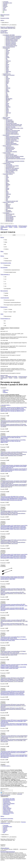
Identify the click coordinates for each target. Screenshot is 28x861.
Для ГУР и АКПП (10, 122)
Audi (7, 49)
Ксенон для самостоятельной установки (15, 156)
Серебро (6, 293)
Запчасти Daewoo (10, 218)
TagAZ (7, 110)
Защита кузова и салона (8, 202)
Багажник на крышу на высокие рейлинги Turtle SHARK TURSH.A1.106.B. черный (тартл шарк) (13, 667)
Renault (7, 66)
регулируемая (7, 288)
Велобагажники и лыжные (12, 39)
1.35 (5, 283)
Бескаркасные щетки (10, 148)
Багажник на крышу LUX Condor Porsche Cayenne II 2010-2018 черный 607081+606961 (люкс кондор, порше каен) (13, 528)
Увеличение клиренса (8, 174)
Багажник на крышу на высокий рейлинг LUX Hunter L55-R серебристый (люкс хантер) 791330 (14, 654)
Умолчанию (5, 390)
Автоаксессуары (6, 163)
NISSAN (8, 205)
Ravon (7, 65)
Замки (2, 314)
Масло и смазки (6, 117)
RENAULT (8, 204)
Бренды (2, 237)
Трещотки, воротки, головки (12, 141)
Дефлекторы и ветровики (8, 75)
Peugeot (7, 64)
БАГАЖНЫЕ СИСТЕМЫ (9, 35)
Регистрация (6, 14)
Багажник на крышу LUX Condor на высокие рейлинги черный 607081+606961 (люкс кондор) (13, 514)
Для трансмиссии (9, 121)
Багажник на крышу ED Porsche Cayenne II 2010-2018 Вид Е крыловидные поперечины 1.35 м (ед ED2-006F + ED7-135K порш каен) (14, 725)
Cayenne (15, 227)
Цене (4, 391)
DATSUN (8, 207)
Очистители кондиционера (12, 131)
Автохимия (5, 118)
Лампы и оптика (6, 152)
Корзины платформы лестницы (13, 38)
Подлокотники (6, 47)
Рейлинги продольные (11, 44)
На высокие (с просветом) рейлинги (12, 302)
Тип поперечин (4, 267)
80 (4, 320)
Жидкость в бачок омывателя (12, 133)
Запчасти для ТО (9, 219)
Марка (2, 251)
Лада (7, 59)
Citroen (7, 51)
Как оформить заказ (7, 2)
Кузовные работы (10, 142)
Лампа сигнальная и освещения (13, 157)
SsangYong (8, 106)
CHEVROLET (9, 211)
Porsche (10, 227)
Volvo (7, 195)
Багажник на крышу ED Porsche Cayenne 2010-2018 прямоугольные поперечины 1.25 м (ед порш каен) (12, 681)
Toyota (7, 70)
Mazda (7, 96)
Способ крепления (5, 297)
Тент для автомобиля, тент (12, 170)
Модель (2, 256)
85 (4, 323)
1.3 (5, 281)
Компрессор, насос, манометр (12, 168)
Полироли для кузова (10, 126)
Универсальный (8, 260)
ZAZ (7, 113)
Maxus (7, 97)
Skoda (7, 68)
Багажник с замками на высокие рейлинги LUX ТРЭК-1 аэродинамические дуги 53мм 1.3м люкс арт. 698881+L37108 (13, 441)
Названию (5, 392)
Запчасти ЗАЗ (9, 215)
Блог (4, 8)
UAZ (7, 115)
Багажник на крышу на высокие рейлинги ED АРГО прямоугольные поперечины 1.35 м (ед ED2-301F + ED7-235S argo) (13, 593)
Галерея (5, 9)
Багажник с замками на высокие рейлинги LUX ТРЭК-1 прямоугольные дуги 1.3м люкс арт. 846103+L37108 (13, 410)
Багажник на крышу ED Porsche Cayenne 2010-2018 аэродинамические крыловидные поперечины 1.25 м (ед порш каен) (13, 709)
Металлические (7, 316)
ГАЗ (6, 116)
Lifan (7, 95)
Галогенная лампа (10, 154)
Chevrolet (8, 50)
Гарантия (5, 4)
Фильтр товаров (4, 229)
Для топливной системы (11, 123)
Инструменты (6, 135)
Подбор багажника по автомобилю (13, 36)
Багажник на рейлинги (11, 43)
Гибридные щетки (10, 149)
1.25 (5, 279)
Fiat (6, 84)
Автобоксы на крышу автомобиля (13, 37)
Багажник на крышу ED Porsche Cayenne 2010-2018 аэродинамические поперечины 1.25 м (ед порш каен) (12, 694)
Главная (2, 225)
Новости (5, 5)
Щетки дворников (7, 145)
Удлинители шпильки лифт (12, 201)
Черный (6, 295)
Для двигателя (9, 119)
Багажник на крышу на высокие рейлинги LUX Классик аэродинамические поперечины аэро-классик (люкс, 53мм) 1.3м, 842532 (14, 425)
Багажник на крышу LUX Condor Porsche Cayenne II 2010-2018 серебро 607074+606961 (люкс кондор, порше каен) (13, 557)
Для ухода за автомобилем (11, 169)
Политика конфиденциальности (8, 851)
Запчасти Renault (9, 217)
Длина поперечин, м (5, 274)
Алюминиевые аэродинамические (12, 269)
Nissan (7, 62)
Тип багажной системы (6, 262)
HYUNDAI (8, 210)
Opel (7, 63)
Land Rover (8, 60)
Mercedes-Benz (9, 98)
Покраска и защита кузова (11, 132)
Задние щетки (9, 150)
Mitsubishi (8, 99)
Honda (7, 56)
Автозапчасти (6, 212)
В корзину (3, 418)
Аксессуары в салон (10, 172)
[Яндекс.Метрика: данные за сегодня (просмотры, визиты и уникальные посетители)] (5, 848)
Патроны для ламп (10, 162)
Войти (2, 14)
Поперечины (7, 265)
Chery (7, 72)
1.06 (5, 276)
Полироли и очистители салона (13, 130)
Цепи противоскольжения (9, 46)
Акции (4, 7)
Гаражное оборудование (11, 143)
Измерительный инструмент (12, 144)
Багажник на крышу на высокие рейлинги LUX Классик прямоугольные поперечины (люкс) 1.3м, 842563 (13, 455)
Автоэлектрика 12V (10, 166)
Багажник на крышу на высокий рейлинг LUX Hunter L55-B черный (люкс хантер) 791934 (14, 640)
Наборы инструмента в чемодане (13, 136)
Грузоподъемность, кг (5, 318)
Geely (7, 86)
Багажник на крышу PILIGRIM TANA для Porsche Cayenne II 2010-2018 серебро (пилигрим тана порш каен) (14, 499)
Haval (7, 89)
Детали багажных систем (11, 45)
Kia (6, 58)
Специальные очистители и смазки (13, 125)
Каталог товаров (4, 32)
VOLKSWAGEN (9, 208)
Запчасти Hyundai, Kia (11, 216)
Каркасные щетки (10, 146)
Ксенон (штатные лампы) (11, 155)
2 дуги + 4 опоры (8, 309)
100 (5, 325)
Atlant (5, 242)
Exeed (7, 83)
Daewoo (7, 52)
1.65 (5, 286)
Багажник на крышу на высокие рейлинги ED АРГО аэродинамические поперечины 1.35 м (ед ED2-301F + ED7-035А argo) (14, 609)
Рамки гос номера (10, 171)
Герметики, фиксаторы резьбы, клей (14, 124)
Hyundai (7, 57)
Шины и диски (9, 129)
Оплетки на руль (7, 73)
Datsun (7, 53)
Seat (6, 190)
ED (5, 244)
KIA (7, 182)
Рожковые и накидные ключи (12, 138)
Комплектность (4, 307)
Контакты (5, 6)
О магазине (5, 1)
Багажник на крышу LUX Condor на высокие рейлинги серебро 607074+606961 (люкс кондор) (13, 543)
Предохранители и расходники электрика (15, 161)
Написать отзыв (4, 375)
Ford (7, 55)
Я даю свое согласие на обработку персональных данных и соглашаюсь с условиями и (12, 794)
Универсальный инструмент (12, 137)
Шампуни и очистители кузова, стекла (14, 128)
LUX (5, 246)
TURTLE (6, 249)
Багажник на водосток (11, 42)
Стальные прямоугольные (10, 272)
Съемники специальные (11, 139)
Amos (5, 239)
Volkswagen (8, 71)
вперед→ (8, 405)
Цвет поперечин (4, 290)
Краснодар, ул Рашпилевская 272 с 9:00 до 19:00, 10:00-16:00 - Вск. (8, 27)
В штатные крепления (9, 300)
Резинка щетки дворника (11, 151)
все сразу (4, 405)
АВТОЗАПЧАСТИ (10, 214)
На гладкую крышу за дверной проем (12, 304)
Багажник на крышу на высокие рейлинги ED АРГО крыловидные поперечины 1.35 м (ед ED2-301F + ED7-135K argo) (14, 624)
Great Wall (8, 88)
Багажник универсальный (11, 40)
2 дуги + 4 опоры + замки (10, 311)
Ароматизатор (9, 164)
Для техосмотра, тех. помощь (12, 165)
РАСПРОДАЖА (9, 221)
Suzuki (7, 69)
